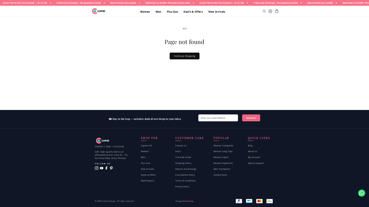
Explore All (146, 145)
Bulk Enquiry (147, 180)
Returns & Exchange (185, 169)
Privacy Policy (182, 186)
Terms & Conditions (185, 180)
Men (143, 157)
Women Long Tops (223, 151)
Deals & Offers (148, 175)
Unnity (190, 201)
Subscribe (251, 118)
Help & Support (256, 163)
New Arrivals (147, 169)
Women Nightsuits (223, 163)
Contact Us (181, 145)
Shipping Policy (183, 163)
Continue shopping (184, 55)
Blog (250, 145)
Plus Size (145, 163)
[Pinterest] (111, 168)
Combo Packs (220, 175)
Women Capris (221, 157)
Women (145, 151)
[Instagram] (96, 168)
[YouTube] (101, 168)
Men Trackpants (222, 169)
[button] (146, 11)
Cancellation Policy (185, 175)
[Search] (264, 11)
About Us (252, 151)
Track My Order (183, 157)
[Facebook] (106, 168)
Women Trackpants (224, 145)
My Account (254, 157)
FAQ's (178, 151)
